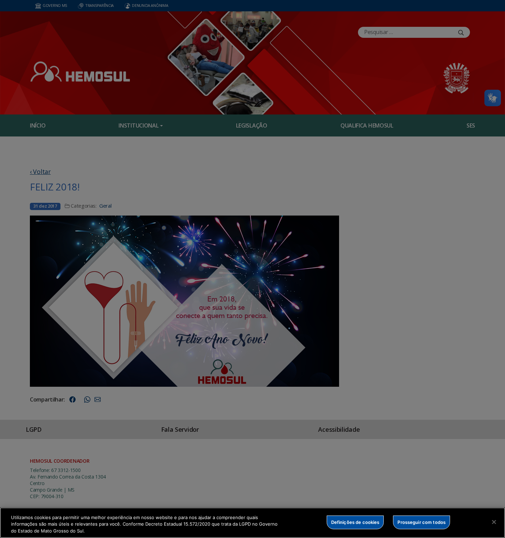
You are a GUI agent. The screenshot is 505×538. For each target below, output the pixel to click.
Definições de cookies (355, 522)
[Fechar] (494, 521)
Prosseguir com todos (421, 522)
